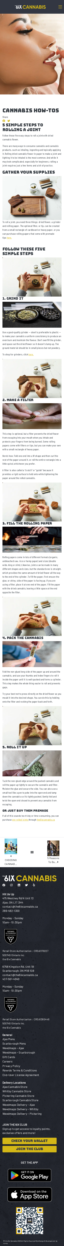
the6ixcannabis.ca (46, 819)
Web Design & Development (46, 1241)
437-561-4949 (11, 979)
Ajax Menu (8, 1039)
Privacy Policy (11, 1066)
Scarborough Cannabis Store (20, 1100)
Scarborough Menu (14, 1043)
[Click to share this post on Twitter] (8, 120)
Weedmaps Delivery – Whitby (20, 1109)
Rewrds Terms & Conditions (19, 1070)
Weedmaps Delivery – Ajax (18, 1104)
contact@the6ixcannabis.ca (20, 906)
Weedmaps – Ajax (13, 1048)
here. (9, 237)
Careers (7, 1061)
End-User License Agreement (20, 1074)
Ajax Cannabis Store (15, 1086)
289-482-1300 (11, 910)
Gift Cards (8, 1057)
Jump (5, 1243)
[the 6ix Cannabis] (29, 7)
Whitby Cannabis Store (16, 1091)
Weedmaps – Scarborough (18, 1052)
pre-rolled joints (20, 819)
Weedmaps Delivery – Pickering (22, 1113)
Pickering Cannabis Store (18, 1095)
